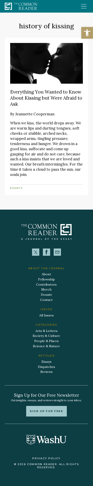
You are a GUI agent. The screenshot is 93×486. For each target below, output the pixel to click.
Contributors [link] (46, 284)
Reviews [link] (46, 372)
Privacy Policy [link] (46, 458)
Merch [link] (46, 289)
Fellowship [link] (46, 279)
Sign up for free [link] (46, 411)
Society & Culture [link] (46, 336)
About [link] (46, 274)
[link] (87, 33)
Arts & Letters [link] (46, 331)
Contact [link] (46, 300)
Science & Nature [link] (46, 346)
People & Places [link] (46, 341)
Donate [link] (46, 295)
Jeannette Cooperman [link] (34, 114)
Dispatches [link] (46, 367)
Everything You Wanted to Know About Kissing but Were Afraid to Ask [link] (46, 98)
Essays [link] (16, 188)
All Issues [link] (46, 315)
